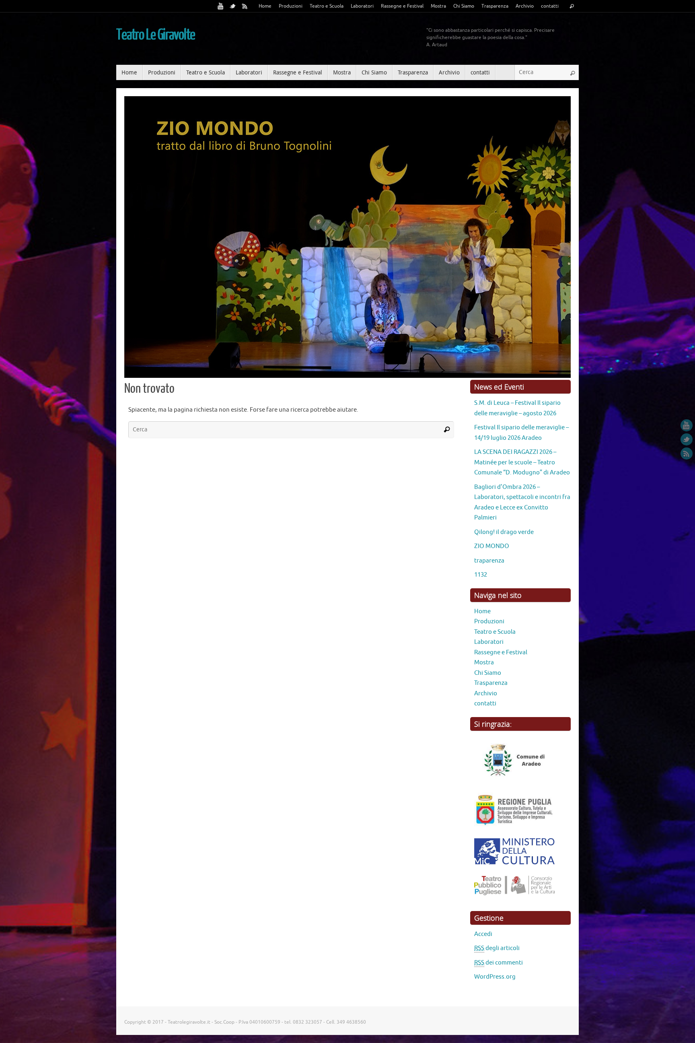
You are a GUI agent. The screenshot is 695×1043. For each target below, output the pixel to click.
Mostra (438, 6)
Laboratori (362, 6)
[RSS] (245, 6)
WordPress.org (495, 1017)
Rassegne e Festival (402, 6)
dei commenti (498, 1003)
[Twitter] (233, 6)
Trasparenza (494, 6)
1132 (480, 615)
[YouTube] (221, 6)
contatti (550, 6)
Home (265, 6)
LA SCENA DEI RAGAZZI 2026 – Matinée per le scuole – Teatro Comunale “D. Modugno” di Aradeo (522, 503)
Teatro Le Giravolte (155, 35)
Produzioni (290, 6)
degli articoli (497, 988)
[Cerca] (572, 6)
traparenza (489, 601)
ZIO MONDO (491, 586)
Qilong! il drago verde (504, 572)
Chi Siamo (463, 6)
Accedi (483, 974)
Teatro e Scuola (326, 6)
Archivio (525, 6)
